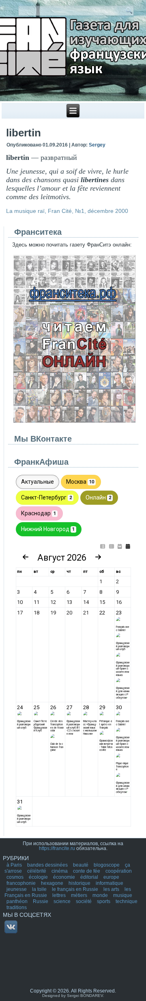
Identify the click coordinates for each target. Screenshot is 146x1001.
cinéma (60, 871)
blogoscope (107, 865)
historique (80, 883)
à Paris (14, 865)
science (63, 901)
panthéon (17, 901)
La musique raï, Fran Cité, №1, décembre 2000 (67, 211)
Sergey (97, 145)
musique (122, 895)
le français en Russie (75, 889)
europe (111, 877)
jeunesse (17, 889)
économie (64, 877)
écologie (39, 877)
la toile (40, 889)
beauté (81, 865)
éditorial (89, 877)
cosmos (15, 877)
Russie (41, 901)
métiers (79, 895)
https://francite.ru (57, 848)
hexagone (52, 883)
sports (104, 901)
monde (100, 895)
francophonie (21, 883)
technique (126, 901)
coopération (118, 871)
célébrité (37, 871)
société (84, 901)
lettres (59, 895)
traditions (16, 907)
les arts (111, 889)
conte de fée (87, 871)
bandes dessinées (48, 865)
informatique (109, 883)
